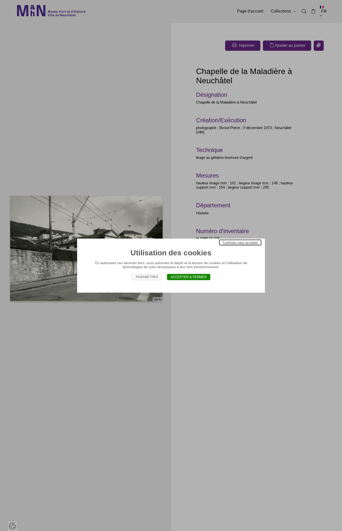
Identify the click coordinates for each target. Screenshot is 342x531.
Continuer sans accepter (240, 242)
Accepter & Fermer (189, 277)
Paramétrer (147, 277)
